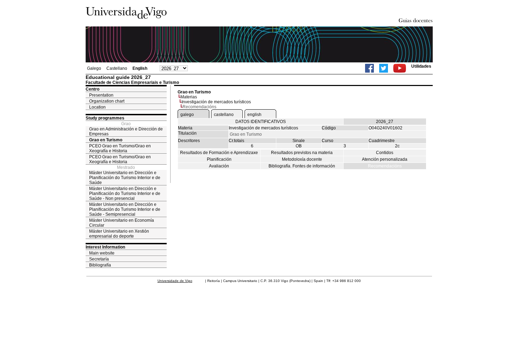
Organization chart (106, 101)
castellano (224, 114)
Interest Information (105, 247)
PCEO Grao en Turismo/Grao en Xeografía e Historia (120, 148)
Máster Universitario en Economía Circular (121, 223)
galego (187, 114)
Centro (92, 89)
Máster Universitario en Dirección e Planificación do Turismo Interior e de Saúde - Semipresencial (124, 209)
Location (97, 107)
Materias (188, 96)
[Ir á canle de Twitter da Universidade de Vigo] (383, 68)
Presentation (101, 95)
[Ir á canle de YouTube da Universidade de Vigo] (399, 68)
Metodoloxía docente (302, 159)
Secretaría (99, 259)
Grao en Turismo (105, 139)
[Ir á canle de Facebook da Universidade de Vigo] (369, 68)
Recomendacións (385, 166)
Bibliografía (100, 265)
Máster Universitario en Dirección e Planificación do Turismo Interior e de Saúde (124, 177)
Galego (94, 68)
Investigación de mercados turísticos (216, 101)
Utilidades (421, 66)
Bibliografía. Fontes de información (302, 166)
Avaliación (219, 166)
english (254, 114)
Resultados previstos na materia (302, 152)
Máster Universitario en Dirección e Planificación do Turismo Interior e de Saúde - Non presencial (124, 193)
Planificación (219, 159)
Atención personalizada (384, 159)
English (139, 68)
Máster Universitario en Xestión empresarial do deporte (119, 234)
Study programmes (105, 118)
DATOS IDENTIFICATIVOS (260, 121)
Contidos (384, 152)
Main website (102, 253)
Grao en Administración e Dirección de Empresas (126, 131)
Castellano (116, 68)
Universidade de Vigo (175, 281)
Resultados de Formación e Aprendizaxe (219, 152)
